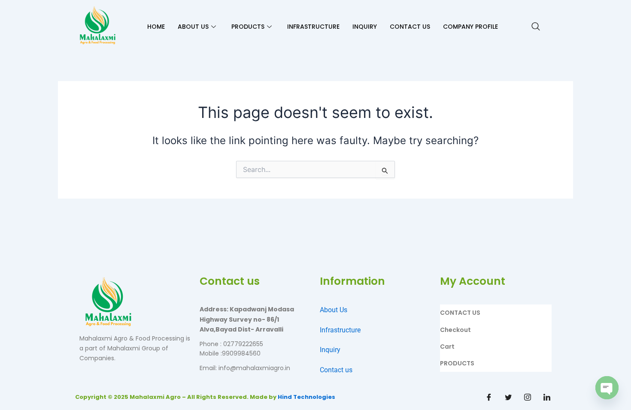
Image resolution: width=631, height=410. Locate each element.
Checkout (455, 330)
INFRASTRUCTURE (313, 26)
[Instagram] (527, 397)
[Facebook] (488, 397)
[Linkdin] (546, 397)
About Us (333, 310)
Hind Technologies (306, 397)
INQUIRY (364, 26)
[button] (535, 27)
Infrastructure (340, 330)
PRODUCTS (247, 26)
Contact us (336, 370)
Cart (447, 346)
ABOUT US (193, 26)
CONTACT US (410, 26)
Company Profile (470, 26)
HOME (156, 26)
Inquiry (330, 350)
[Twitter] (508, 397)
